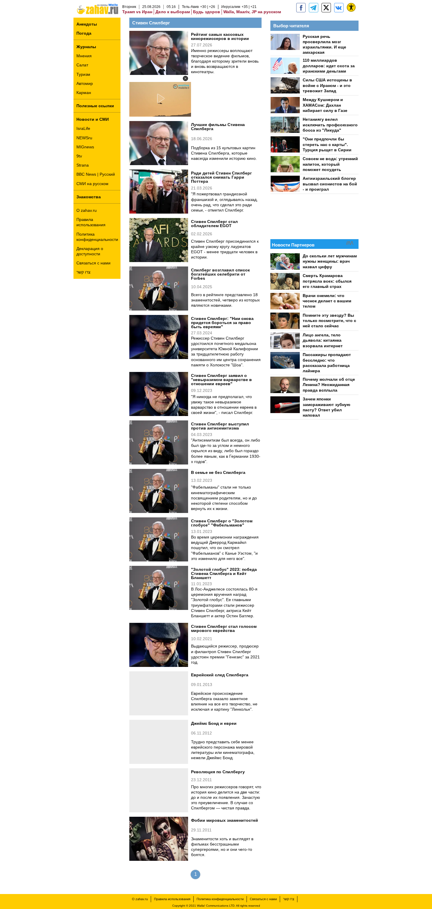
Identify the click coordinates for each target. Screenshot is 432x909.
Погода (83, 33)
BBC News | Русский (95, 174)
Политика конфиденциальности (97, 237)
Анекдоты (86, 24)
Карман (83, 92)
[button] (185, 78)
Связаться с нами (93, 263)
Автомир (84, 83)
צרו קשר (83, 272)
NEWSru (84, 137)
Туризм (83, 74)
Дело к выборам (172, 11)
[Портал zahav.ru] (339, 7)
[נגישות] (351, 7)
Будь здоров (206, 11)
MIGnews (85, 147)
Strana (82, 165)
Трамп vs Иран (137, 11)
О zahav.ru (86, 210)
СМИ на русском (92, 183)
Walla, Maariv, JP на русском (252, 11)
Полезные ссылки (95, 105)
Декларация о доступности (89, 251)
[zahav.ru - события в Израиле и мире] (313, 7)
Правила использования (91, 222)
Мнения (84, 55)
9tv (79, 156)
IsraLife (83, 128)
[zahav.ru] (301, 7)
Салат (82, 65)
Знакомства (88, 196)
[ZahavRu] (326, 7)
